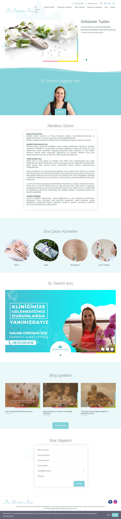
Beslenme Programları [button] (94, 7)
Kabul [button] (115, 515)
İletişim (113, 7)
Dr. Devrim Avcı (37, 9)
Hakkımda (60, 112)
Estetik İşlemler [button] (49, 7)
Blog (106, 7)
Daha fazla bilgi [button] (8, 516)
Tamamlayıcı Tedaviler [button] (64, 7)
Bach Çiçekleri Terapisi (93, 24)
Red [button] (108, 515)
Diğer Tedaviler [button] (80, 7)
